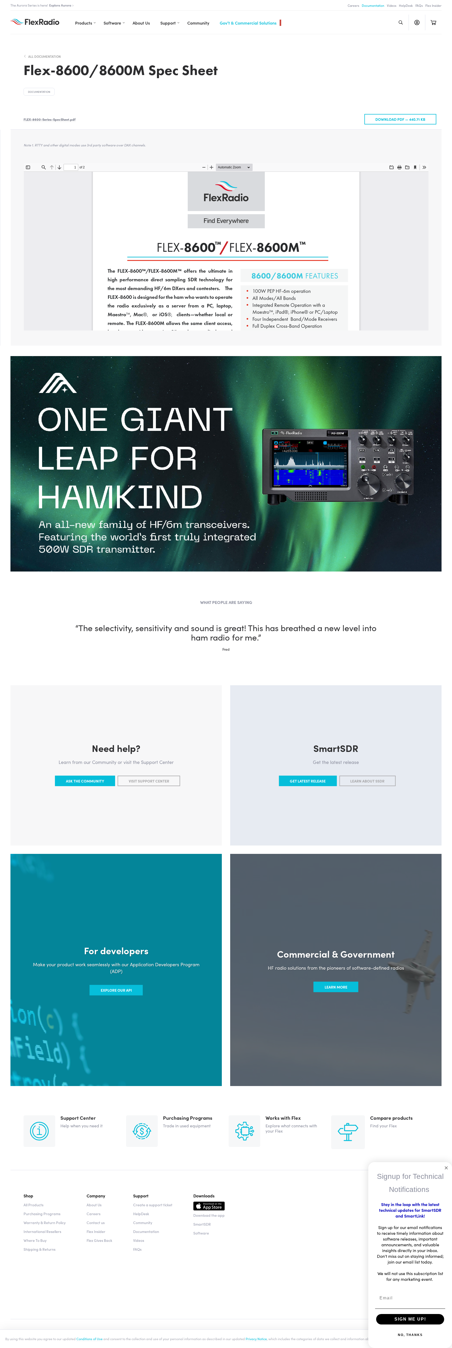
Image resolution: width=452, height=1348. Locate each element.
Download (209, 1207)
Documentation (373, 5)
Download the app (209, 1215)
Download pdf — (400, 119)
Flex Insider (433, 5)
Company (96, 1195)
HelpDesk (406, 5)
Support (168, 23)
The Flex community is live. (35, 5)
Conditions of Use (89, 1338)
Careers (353, 5)
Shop (28, 1195)
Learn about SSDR (367, 781)
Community (198, 23)
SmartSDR (202, 1224)
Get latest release (308, 781)
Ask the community (85, 781)
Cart (433, 22)
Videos (391, 5)
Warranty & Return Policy (45, 1222)
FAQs (419, 5)
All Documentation (44, 56)
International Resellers (42, 1231)
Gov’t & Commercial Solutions (248, 23)
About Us (141, 23)
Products (83, 23)
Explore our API (116, 990)
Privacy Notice (256, 1338)
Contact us (96, 1222)
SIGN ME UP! (410, 1319)
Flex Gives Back (99, 1240)
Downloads (203, 1195)
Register (417, 22)
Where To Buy (35, 1240)
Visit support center (149, 781)
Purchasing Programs (42, 1213)
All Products (33, 1204)
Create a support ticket (152, 1204)
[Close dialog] (446, 1168)
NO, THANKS (410, 1335)
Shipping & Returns (39, 1249)
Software (112, 23)
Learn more (336, 986)
